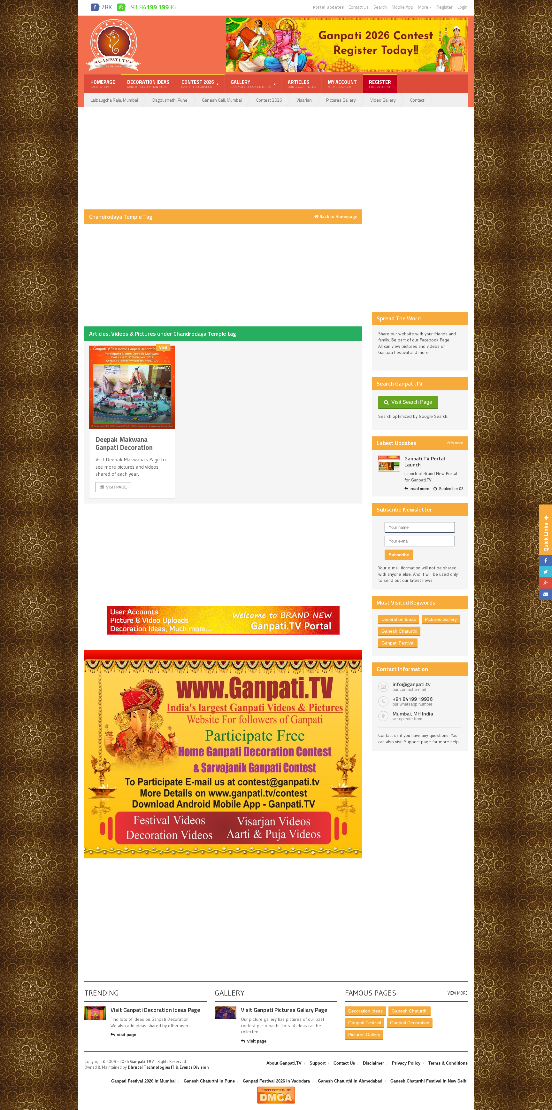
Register (444, 7)
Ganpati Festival (397, 642)
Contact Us (359, 7)
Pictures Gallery (341, 100)
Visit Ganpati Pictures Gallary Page (284, 1009)
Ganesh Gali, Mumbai (222, 100)
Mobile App (402, 7)
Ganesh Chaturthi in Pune (209, 1081)
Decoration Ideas (148, 83)
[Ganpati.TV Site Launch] (389, 464)
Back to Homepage (337, 216)
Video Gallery (383, 100)
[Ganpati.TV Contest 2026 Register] (347, 19)
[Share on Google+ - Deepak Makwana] (545, 583)
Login (462, 7)
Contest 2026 (269, 100)
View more (455, 443)
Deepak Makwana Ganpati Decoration (124, 443)
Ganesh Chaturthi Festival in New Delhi (429, 1081)
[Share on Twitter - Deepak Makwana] (545, 571)
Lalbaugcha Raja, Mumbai (114, 100)
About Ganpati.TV (284, 1063)
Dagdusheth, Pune (170, 100)
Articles (302, 83)
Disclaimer (373, 1063)
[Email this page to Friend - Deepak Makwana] (545, 594)
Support (318, 1063)
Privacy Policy (406, 1063)
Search (380, 7)
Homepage (102, 83)
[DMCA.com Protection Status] (276, 1089)
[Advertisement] (223, 158)
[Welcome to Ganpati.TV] (223, 608)
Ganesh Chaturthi (399, 631)
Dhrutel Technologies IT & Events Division (168, 1067)
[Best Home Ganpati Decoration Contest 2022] (223, 652)
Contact (417, 100)
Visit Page (116, 487)
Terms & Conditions (448, 1063)
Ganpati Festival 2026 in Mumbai (143, 1081)
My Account (342, 83)
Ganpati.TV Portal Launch (424, 461)
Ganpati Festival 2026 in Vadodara (276, 1081)
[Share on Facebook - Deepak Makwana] (545, 560)
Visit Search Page (410, 402)
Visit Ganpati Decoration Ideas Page (155, 1009)
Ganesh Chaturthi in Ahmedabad (350, 1081)
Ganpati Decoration (409, 1022)
